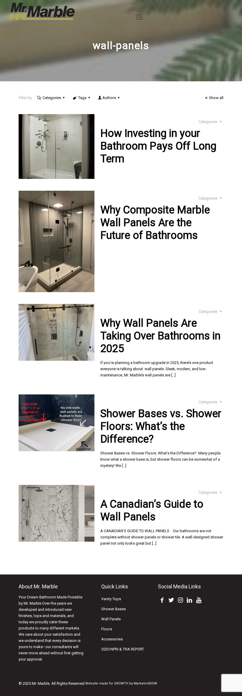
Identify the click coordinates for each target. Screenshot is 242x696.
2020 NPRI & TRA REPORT (122, 649)
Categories (51, 98)
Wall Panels (111, 619)
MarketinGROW (145, 683)
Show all (216, 98)
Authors (109, 98)
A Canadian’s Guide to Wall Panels (151, 510)
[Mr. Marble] (42, 17)
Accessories (112, 639)
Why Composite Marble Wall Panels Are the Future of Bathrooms (155, 223)
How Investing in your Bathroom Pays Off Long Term (158, 146)
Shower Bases (113, 609)
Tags (82, 98)
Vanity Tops (111, 599)
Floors (106, 629)
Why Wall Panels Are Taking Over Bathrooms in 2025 (160, 336)
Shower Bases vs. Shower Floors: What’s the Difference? (160, 426)
